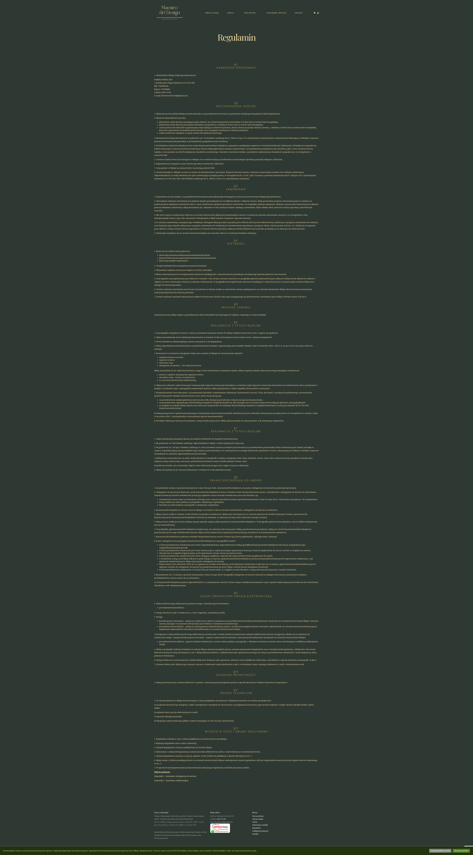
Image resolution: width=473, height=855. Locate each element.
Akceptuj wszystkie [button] (461, 851)
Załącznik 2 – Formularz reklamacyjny (171, 780)
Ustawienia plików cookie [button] (440, 851)
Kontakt (299, 13)
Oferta (230, 13)
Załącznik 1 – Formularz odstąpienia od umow (174, 776)
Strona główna (257, 816)
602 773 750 (221, 819)
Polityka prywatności (260, 831)
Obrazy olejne (212, 13)
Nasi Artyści (250, 13)
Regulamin (256, 828)
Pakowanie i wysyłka (276, 13)
